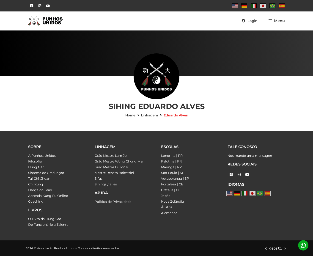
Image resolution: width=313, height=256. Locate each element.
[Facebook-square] (31, 5)
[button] (277, 21)
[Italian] (254, 5)
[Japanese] (263, 5)
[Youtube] (47, 5)
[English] (235, 5)
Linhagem (149, 115)
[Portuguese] (272, 5)
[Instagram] (39, 5)
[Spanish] (282, 5)
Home (130, 115)
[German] (244, 5)
